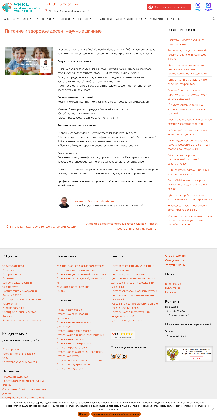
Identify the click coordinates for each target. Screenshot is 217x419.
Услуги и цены (159, 19)
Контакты (177, 19)
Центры (83, 19)
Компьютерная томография (73, 287)
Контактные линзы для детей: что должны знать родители (187, 82)
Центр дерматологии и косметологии (133, 278)
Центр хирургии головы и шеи (128, 274)
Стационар (64, 19)
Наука (139, 19)
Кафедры (170, 292)
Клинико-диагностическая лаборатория (80, 265)
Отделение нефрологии (71, 339)
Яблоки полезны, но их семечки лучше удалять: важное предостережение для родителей (187, 69)
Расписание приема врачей (18, 353)
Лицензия (8, 278)
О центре (10, 19)
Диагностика (43, 19)
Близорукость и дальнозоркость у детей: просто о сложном (187, 207)
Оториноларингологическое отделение (80, 360)
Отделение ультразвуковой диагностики (81, 278)
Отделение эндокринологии (73, 364)
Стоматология (104, 19)
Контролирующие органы (17, 282)
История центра (12, 274)
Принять (83, 414)
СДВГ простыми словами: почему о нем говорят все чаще (188, 172)
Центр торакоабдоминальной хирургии (134, 291)
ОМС (5, 358)
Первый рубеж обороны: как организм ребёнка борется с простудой (190, 122)
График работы (11, 349)
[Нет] (213, 409)
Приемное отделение (69, 309)
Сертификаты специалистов (19, 312)
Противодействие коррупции (19, 291)
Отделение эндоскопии (70, 368)
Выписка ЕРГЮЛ (11, 295)
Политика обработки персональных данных (116, 414)
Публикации (172, 288)
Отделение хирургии (69, 356)
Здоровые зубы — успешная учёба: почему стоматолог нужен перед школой (188, 54)
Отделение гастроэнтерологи (74, 330)
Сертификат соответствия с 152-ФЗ (23, 397)
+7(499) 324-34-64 (61, 4)
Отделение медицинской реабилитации (80, 335)
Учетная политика (13, 308)
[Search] (213, 19)
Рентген (61, 291)
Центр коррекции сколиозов (127, 320)
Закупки (7, 316)
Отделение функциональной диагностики (81, 274)
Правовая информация (15, 376)
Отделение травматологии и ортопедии (80, 352)
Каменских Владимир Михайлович (95, 201)
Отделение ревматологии (72, 347)
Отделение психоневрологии (74, 343)
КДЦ (25, 19)
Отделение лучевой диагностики (76, 270)
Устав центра (10, 270)
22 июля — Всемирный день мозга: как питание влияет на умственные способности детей (190, 220)
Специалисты (124, 19)
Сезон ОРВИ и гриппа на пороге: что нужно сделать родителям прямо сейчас (189, 184)
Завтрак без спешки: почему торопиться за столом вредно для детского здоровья (187, 94)
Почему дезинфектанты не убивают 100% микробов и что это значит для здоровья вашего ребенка (189, 145)
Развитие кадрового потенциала (21, 320)
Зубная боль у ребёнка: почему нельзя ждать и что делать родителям (190, 197)
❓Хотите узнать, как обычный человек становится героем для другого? (186, 109)
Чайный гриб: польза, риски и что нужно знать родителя (187, 132)
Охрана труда (10, 287)
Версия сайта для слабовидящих (171, 6)
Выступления (173, 283)
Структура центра (13, 265)
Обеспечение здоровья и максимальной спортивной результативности (184, 159)
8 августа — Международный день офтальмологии (187, 42)
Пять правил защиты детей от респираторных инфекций (43, 226)
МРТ (59, 282)
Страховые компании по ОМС (19, 362)
